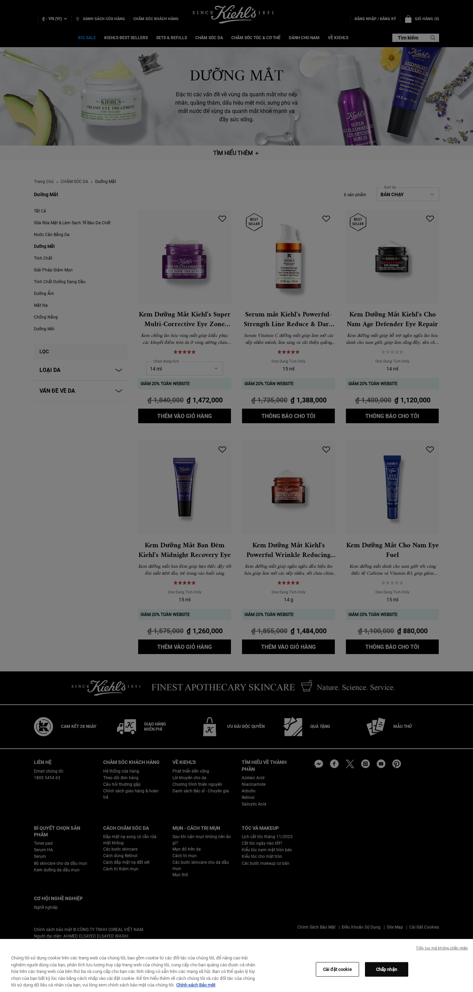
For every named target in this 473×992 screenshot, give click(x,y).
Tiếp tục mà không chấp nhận (442, 948)
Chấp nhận (386, 969)
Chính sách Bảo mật (195, 984)
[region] (236, 965)
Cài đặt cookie (337, 969)
